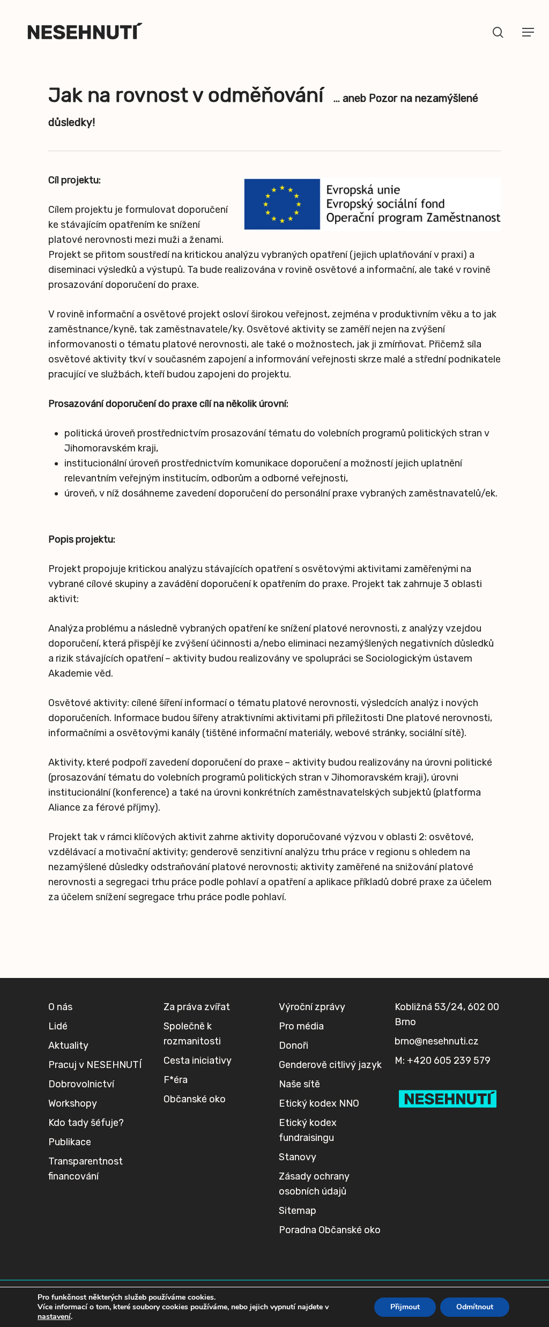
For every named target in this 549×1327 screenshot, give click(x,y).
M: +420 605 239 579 (443, 1060)
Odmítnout (474, 1307)
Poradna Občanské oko (330, 1230)
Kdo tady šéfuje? (86, 1123)
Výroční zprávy (312, 1007)
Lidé (58, 1026)
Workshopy (72, 1103)
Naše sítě (299, 1084)
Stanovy (297, 1157)
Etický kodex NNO (319, 1103)
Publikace (69, 1142)
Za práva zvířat (197, 1007)
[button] (528, 32)
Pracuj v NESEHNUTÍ (95, 1065)
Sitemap (297, 1211)
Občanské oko (195, 1099)
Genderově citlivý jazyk (330, 1065)
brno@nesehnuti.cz (437, 1041)
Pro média (301, 1026)
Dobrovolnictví (81, 1084)
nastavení (54, 1317)
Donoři (293, 1045)
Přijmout (405, 1307)
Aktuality (68, 1045)
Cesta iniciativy (198, 1060)
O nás (60, 1007)
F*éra (176, 1080)
